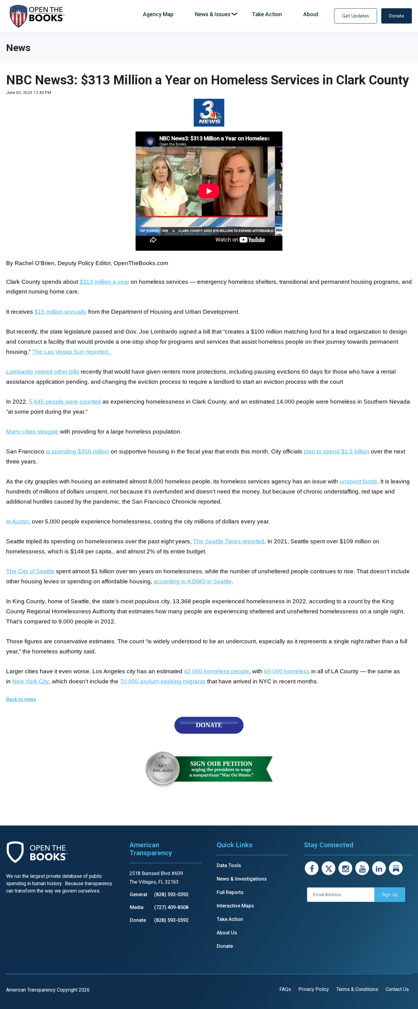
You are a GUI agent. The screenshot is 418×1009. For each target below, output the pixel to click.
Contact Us (397, 989)
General (138, 894)
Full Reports (230, 892)
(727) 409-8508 (171, 907)
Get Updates (355, 15)
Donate (396, 15)
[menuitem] (158, 14)
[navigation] (230, 14)
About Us (227, 933)
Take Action (230, 919)
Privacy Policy (313, 989)
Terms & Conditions (357, 989)
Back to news (21, 699)
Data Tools (229, 865)
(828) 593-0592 (171, 894)
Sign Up (389, 894)
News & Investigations (242, 879)
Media (137, 907)
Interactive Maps (235, 906)
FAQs (285, 989)
